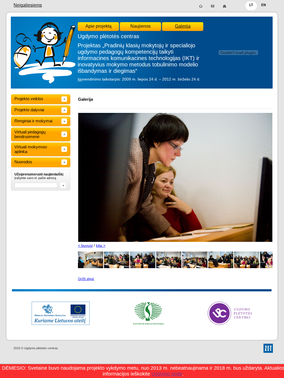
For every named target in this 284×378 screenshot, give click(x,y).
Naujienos (140, 26)
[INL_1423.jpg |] (194, 267)
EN (263, 5)
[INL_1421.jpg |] (142, 267)
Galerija (183, 26)
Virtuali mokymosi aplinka (30, 149)
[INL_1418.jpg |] (90, 267)
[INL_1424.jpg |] (221, 267)
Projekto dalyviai (29, 109)
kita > (100, 245)
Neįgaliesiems (28, 5)
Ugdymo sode (166, 374)
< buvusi (85, 245)
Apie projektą (98, 26)
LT (251, 5)
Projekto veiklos (28, 98)
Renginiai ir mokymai (33, 120)
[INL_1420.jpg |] (116, 267)
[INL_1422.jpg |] (168, 267)
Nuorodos (23, 161)
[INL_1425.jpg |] (246, 267)
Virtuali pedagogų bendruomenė (29, 134)
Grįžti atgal (86, 279)
